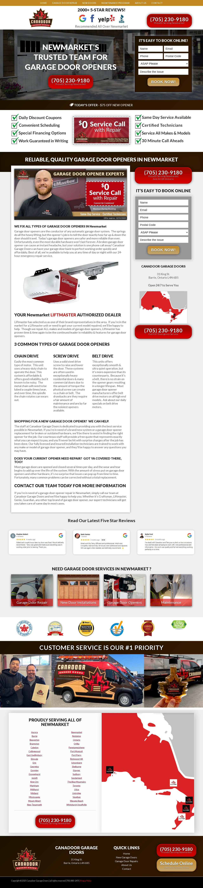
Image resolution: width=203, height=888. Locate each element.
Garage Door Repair (64, 3)
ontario (76, 740)
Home (43, 3)
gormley (34, 770)
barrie (34, 736)
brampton (34, 743)
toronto (76, 785)
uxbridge (76, 793)
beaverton (34, 740)
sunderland (76, 778)
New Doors (89, 3)
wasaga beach (76, 801)
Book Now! (163, 82)
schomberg (76, 762)
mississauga (34, 797)
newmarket (76, 732)
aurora (34, 732)
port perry (76, 755)
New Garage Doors (126, 857)
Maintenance (171, 602)
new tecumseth (34, 804)
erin (34, 762)
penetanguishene (76, 747)
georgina (34, 766)
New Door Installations (78, 602)
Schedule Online (176, 865)
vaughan (77, 797)
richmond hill (76, 759)
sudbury (76, 774)
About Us (140, 3)
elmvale (34, 759)
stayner (76, 770)
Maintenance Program (116, 3)
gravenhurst (34, 774)
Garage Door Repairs (126, 861)
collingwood (34, 751)
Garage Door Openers (125, 602)
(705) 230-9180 (169, 20)
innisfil (34, 778)
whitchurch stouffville (76, 804)
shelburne (76, 766)
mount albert (34, 801)
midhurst (34, 789)
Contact (157, 3)
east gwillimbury (34, 755)
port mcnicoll (76, 751)
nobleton (76, 736)
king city (34, 782)
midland (34, 793)
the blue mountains (76, 782)
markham (34, 785)
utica (76, 789)
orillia (76, 743)
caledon (34, 747)
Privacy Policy (85, 881)
